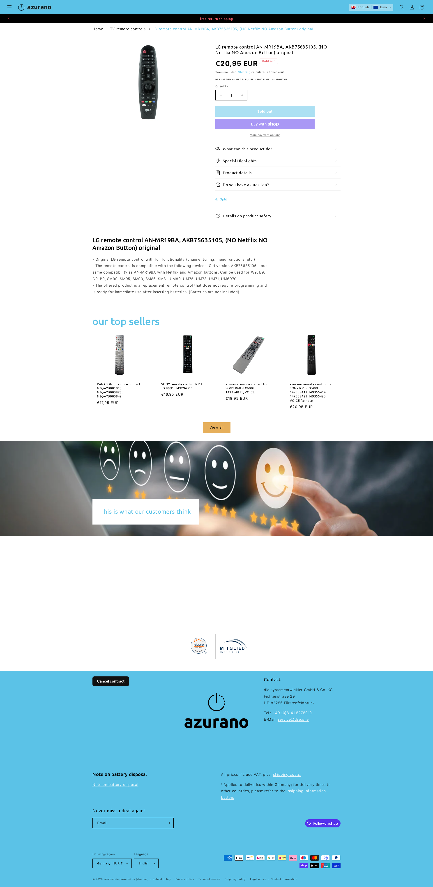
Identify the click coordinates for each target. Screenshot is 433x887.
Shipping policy (235, 879)
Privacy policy (184, 879)
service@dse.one (293, 719)
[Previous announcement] (9, 18)
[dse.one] (142, 879)
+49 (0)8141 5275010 (292, 713)
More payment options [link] (265, 135)
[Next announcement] (424, 18)
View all (217, 427)
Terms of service (209, 879)
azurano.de (111, 879)
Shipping (244, 72)
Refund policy (162, 879)
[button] (9, 7)
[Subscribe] (168, 823)
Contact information (284, 879)
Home (97, 29)
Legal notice (258, 879)
